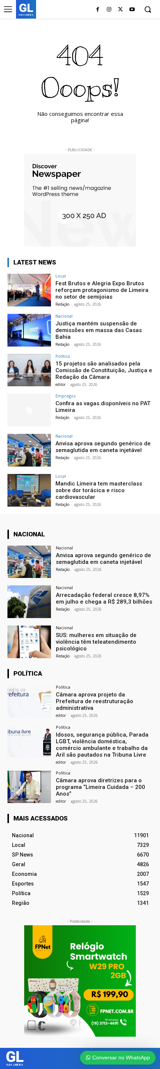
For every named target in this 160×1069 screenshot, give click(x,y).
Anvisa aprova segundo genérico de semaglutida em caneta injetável (103, 447)
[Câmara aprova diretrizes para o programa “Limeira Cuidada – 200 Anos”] (29, 787)
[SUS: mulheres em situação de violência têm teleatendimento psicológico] (29, 642)
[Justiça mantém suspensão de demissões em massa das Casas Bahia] (29, 330)
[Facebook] (97, 10)
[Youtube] (132, 10)
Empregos (65, 396)
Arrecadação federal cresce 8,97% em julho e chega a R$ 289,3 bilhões (104, 598)
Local (60, 276)
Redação (62, 304)
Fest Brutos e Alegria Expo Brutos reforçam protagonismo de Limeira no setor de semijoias (101, 290)
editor (60, 384)
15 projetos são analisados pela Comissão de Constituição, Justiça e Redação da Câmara (103, 370)
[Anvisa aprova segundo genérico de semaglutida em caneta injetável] (29, 450)
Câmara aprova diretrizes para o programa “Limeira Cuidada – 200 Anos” (100, 787)
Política (62, 356)
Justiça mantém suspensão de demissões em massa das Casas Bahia (98, 330)
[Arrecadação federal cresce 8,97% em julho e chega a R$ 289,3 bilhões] (29, 601)
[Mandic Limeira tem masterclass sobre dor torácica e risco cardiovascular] (29, 490)
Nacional (64, 316)
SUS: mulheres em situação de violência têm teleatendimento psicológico (96, 642)
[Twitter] (120, 10)
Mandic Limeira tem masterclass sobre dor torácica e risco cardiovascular (98, 490)
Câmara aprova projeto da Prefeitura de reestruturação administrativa (94, 701)
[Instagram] (109, 10)
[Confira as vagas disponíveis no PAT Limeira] (29, 410)
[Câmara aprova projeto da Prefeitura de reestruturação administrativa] (29, 701)
